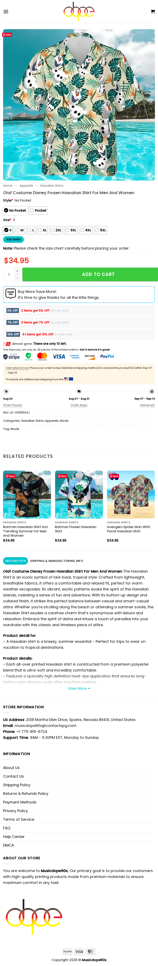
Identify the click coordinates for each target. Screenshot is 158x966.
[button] (6, 11)
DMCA (8, 845)
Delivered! (147, 405)
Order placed (12, 405)
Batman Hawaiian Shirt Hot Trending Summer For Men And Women (25, 531)
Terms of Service (18, 819)
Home (7, 185)
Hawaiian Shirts (51, 185)
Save (8, 34)
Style (8, 200)
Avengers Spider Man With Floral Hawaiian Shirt (128, 529)
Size (7, 220)
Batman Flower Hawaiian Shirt (75, 529)
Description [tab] (15, 561)
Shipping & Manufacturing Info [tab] (56, 561)
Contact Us (13, 776)
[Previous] (3, 507)
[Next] (155, 507)
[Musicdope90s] (79, 11)
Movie (64, 421)
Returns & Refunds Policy (25, 793)
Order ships (79, 405)
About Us (11, 767)
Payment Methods (19, 802)
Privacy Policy (15, 810)
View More (77, 688)
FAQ (6, 828)
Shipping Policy (16, 784)
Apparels (26, 185)
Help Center (14, 836)
